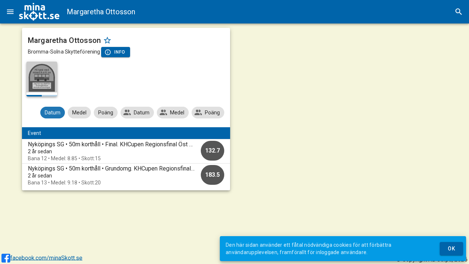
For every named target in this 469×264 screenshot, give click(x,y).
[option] (126, 151)
